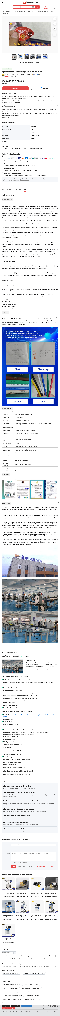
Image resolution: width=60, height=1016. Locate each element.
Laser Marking (35, 715)
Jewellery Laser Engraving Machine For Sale (34, 973)
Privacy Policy (54, 1011)
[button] (2, 2)
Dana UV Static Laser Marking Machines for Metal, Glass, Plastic (36, 916)
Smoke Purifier (43, 715)
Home (3, 11)
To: (9, 849)
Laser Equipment (31, 11)
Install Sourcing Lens (9, 1008)
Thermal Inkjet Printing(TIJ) (51, 956)
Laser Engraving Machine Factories (11, 984)
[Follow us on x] (50, 1006)
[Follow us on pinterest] (57, 1006)
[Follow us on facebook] (48, 1006)
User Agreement (38, 1011)
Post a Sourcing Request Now (45, 866)
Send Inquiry (15, 88)
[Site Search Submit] (37, 7)
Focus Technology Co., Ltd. (19, 1011)
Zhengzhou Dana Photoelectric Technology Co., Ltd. (17, 74)
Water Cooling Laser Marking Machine (12, 999)
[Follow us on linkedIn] (43, 1008)
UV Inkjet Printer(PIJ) (35, 956)
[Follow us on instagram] (53, 1006)
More (3, 1002)
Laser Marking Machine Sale (32, 995)
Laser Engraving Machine (18, 715)
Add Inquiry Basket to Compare (30, 62)
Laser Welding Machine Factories (31, 984)
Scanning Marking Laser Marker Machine (13, 995)
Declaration (46, 1011)
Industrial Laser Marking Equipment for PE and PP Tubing (51, 916)
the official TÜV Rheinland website (47, 655)
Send (13, 866)
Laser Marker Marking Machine (27, 992)
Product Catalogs (23, 952)
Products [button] (16, 7)
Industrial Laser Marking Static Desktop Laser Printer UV (7, 916)
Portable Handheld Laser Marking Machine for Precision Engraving (22, 893)
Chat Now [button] (45, 88)
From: (8, 845)
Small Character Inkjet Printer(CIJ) (9, 958)
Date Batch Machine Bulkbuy (31, 999)
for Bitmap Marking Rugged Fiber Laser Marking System (6, 939)
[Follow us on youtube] (55, 1006)
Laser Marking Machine (42, 11)
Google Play (15, 1006)
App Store (5, 1006)
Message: (8, 853)
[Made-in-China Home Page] (30, 2)
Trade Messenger (26, 1006)
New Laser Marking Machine (10, 992)
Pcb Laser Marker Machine (9, 977)
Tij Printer (28, 715)
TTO (31, 958)
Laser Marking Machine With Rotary (11, 973)
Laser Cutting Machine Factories (11, 988)
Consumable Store (48, 958)
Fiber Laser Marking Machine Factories (31, 988)
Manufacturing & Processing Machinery (15, 11)
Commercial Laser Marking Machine (23, 956)
